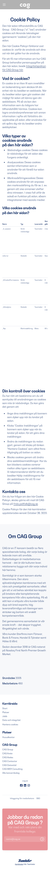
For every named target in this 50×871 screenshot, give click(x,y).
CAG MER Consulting (12, 769)
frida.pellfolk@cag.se (25, 503)
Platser (5, 712)
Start (4, 708)
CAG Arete (7, 753)
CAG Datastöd (9, 765)
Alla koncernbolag (11, 773)
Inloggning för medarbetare (22, 798)
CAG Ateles (7, 757)
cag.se (25, 781)
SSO (38, 798)
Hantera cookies (10, 724)
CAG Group (7, 749)
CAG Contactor (9, 761)
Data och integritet (11, 720)
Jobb (4, 716)
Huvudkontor (8, 737)
